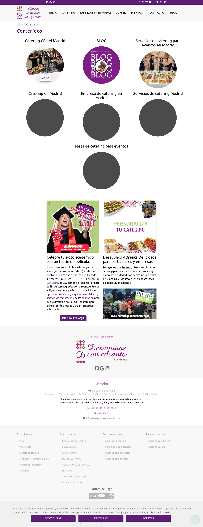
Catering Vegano (156, 447)
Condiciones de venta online (34, 458)
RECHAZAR (101, 518)
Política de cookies (161, 512)
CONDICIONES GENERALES (76, 464)
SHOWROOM (69, 453)
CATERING (68, 12)
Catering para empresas (117, 453)
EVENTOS (136, 12)
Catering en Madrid (45, 93)
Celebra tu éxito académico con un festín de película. (70, 259)
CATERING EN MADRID (74, 476)
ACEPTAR (148, 518)
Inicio (22, 441)
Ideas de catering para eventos (101, 146)
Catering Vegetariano (159, 441)
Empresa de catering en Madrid (101, 95)
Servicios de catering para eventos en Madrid (158, 43)
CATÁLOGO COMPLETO (74, 441)
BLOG (173, 12)
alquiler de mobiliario (84, 294)
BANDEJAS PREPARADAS (95, 12)
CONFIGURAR (53, 518)
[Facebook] (47, 2)
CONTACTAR (158, 12)
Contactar (24, 470)
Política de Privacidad (30, 464)
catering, (66, 294)
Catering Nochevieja (115, 441)
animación (88, 297)
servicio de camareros (59, 297)
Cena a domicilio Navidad (118, 447)
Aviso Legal (25, 447)
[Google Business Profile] (50, 2)
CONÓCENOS (69, 447)
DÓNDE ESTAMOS (71, 458)
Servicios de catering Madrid (158, 93)
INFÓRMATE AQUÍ (73, 318)
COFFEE (121, 12)
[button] (142, 2)
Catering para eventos (116, 458)
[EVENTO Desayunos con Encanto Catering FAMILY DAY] (129, 303)
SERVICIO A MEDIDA (72, 482)
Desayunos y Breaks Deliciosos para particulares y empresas (129, 259)
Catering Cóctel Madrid (45, 41)
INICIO (53, 12)
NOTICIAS (67, 470)
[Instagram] (54, 2)
